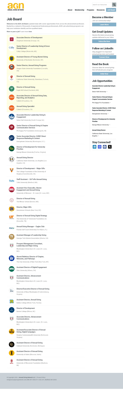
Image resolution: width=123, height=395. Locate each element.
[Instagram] (99, 147)
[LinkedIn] (94, 147)
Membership (79, 10)
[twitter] (110, 147)
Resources (101, 10)
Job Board (111, 10)
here (30, 31)
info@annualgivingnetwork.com (16, 380)
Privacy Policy (41, 377)
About (70, 10)
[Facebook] (104, 147)
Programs (90, 10)
